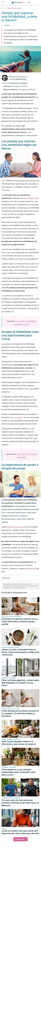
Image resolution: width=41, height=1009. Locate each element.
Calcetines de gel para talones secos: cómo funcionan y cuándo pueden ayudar (20, 621)
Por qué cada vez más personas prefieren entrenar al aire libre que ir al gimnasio (20, 803)
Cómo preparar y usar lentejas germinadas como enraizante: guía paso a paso (18, 772)
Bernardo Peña (21, 79)
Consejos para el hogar (10, 647)
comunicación (33, 198)
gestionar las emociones (17, 527)
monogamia (17, 417)
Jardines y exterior (9, 678)
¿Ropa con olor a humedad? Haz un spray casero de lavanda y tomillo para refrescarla (20, 652)
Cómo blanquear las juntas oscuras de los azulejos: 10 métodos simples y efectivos (20, 713)
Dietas (4, 828)
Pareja (4, 8)
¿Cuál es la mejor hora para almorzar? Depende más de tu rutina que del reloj (20, 832)
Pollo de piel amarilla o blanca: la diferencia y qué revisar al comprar (19, 742)
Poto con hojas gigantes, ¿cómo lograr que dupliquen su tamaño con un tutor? (20, 683)
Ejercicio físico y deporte (11, 798)
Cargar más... (20, 839)
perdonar (31, 568)
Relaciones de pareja (14, 8)
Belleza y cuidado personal (11, 616)
